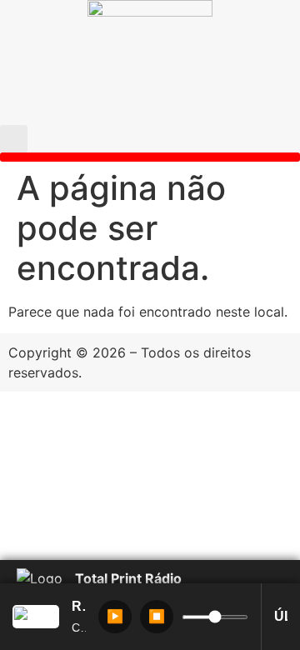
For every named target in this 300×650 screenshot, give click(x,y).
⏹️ (156, 616)
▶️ (115, 616)
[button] (14, 138)
